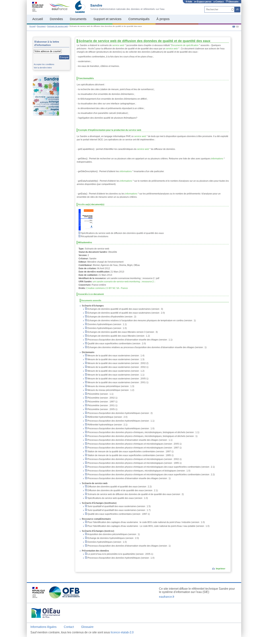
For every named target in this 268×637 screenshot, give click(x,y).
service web (118, 45)
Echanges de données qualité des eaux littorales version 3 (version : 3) (122, 332)
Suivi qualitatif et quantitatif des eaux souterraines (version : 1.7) (119, 510)
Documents (78, 19)
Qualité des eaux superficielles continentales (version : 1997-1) (118, 514)
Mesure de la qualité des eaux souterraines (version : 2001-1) (117, 382)
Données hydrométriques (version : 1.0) (107, 328)
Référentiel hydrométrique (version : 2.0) (107, 417)
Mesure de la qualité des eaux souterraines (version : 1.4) (115, 355)
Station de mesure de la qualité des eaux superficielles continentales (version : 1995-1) (130, 455)
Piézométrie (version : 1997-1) (102, 401)
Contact (219, 1)
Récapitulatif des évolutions (94, 236)
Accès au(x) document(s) (91, 204)
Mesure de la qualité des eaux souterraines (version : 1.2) (115, 371)
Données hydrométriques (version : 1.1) (107, 324)
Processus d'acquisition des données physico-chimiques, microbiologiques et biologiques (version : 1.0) (138, 470)
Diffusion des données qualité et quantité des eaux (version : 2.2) (119, 486)
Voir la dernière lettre (43, 68)
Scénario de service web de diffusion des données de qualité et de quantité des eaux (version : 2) (135, 494)
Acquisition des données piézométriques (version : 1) (113, 534)
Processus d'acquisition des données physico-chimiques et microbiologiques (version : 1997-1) (134, 447)
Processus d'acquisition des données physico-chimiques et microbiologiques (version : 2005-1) (134, 444)
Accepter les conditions (44, 64)
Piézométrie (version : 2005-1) (102, 409)
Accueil (37, 19)
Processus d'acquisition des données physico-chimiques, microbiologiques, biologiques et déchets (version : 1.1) (143, 432)
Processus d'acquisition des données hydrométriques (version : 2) (120, 413)
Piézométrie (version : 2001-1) (102, 405)
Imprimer (220, 568)
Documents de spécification (185, 45)
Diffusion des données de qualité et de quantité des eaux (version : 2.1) (122, 490)
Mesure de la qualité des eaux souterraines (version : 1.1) (115, 375)
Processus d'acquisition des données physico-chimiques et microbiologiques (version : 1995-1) (134, 463)
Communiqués (138, 19)
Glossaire (233, 1)
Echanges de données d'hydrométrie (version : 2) (111, 316)
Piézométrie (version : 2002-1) (102, 398)
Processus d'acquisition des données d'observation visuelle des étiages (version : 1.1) (129, 339)
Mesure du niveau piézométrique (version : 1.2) (110, 390)
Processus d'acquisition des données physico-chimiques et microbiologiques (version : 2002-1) (134, 459)
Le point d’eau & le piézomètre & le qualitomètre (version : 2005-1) (120, 554)
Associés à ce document (91, 294)
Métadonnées (85, 242)
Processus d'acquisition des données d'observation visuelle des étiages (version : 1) (129, 478)
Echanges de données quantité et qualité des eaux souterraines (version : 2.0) (126, 313)
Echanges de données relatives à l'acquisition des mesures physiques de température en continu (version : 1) (141, 320)
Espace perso (204, 1)
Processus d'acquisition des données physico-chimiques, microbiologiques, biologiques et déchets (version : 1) (142, 436)
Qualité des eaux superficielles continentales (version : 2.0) (116, 343)
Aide (189, 1)
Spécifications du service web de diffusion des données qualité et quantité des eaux (122, 233)
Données (56, 19)
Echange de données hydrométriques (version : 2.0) (113, 538)
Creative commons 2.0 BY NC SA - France (107, 288)
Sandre (96, 5)
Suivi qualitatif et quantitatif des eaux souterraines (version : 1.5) (119, 506)
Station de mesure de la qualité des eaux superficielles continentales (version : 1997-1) (130, 451)
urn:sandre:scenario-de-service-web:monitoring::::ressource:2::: (124, 281)
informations (217, 158)
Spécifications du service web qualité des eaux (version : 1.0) (117, 498)
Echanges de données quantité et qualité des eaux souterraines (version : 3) (125, 309)
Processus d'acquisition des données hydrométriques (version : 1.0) (120, 428)
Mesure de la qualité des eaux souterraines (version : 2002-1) (117, 367)
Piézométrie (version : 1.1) (100, 394)
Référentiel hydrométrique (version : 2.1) (107, 424)
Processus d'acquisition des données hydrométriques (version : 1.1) (120, 421)
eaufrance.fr (166, 596)
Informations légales (43, 626)
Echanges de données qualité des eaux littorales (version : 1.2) (118, 336)
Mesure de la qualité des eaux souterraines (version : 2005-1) (117, 378)
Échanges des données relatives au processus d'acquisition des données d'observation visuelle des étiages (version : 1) (147, 347)
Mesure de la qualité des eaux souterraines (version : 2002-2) (117, 363)
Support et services (107, 19)
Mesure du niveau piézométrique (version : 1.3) (110, 386)
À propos (163, 19)
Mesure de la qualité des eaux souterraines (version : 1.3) (115, 359)
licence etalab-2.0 (122, 632)
